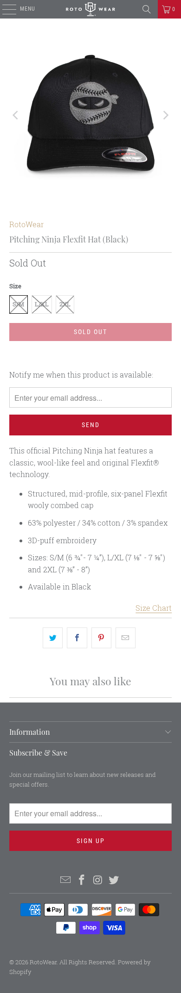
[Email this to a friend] (126, 638)
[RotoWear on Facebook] (82, 880)
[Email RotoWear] (66, 880)
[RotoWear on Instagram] (98, 880)
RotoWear (26, 224)
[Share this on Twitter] (53, 638)
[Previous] (16, 115)
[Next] (164, 115)
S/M (18, 304)
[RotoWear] (90, 9)
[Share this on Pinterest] (101, 638)
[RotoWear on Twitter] (114, 880)
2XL (65, 304)
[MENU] (4, 9)
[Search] (146, 9)
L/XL (42, 304)
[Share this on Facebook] (77, 638)
